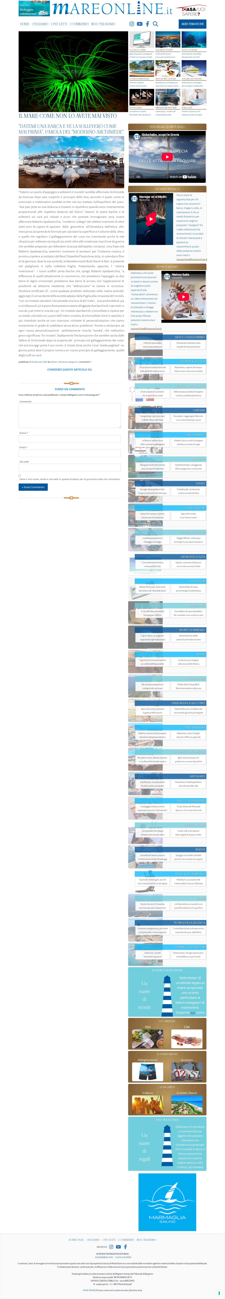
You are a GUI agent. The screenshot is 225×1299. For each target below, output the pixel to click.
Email (23, 447)
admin (54, 361)
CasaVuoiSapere (123, 1257)
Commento (25, 401)
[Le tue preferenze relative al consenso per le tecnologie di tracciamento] (219, 1293)
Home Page (76, 1240)
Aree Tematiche (192, 24)
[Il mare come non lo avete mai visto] (73, 71)
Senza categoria (69, 361)
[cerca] (155, 24)
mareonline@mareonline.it (191, 259)
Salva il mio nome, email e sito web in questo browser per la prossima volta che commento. (69, 479)
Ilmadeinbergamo (104, 1257)
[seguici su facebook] (147, 24)
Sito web (24, 461)
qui (192, 1012)
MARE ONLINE (89, 1290)
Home (24, 24)
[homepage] (112, 8)
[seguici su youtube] (139, 24)
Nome (23, 433)
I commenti (79, 24)
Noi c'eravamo (103, 24)
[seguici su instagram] (131, 24)
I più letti (59, 24)
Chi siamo (40, 24)
